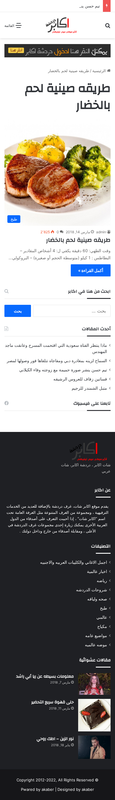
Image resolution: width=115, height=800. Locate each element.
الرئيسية (99, 70)
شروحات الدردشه (91, 589)
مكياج (102, 626)
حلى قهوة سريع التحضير (52, 702)
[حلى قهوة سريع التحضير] (94, 715)
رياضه (102, 580)
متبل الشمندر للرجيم (89, 388)
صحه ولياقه (97, 599)
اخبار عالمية (97, 571)
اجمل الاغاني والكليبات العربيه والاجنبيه (73, 562)
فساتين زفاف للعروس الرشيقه (80, 379)
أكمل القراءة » (90, 270)
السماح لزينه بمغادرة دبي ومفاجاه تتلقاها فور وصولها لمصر (57, 360)
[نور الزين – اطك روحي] (94, 747)
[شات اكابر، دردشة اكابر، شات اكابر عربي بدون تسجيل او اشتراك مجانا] (57, 25)
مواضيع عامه (96, 635)
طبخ (103, 608)
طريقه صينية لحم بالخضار (78, 239)
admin (101, 232)
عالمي (101, 617)
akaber (48, 789)
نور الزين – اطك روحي (55, 739)
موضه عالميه (96, 644)
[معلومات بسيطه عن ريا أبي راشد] (94, 684)
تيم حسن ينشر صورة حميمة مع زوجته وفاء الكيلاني (63, 369)
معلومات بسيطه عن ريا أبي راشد (45, 676)
